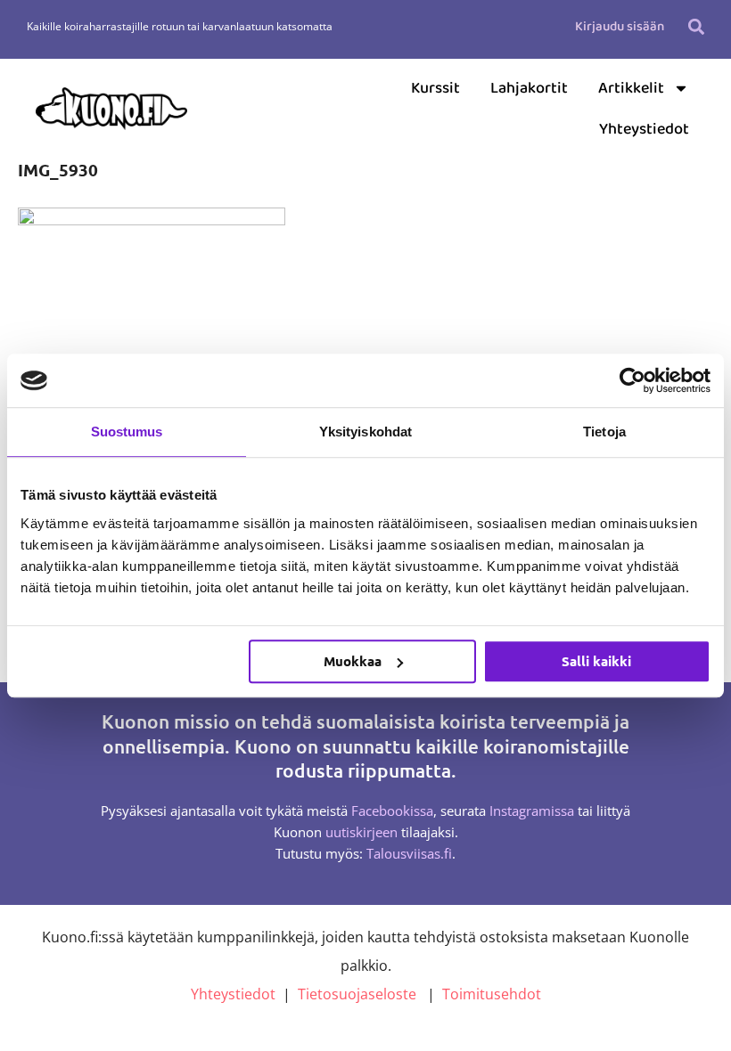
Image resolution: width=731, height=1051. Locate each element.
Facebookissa (392, 810)
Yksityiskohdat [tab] (365, 431)
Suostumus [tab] (127, 431)
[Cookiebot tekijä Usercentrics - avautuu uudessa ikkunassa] (632, 380)
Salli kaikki (596, 661)
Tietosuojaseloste (357, 994)
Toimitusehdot (491, 994)
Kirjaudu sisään (619, 26)
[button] (696, 26)
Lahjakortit (529, 88)
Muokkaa (353, 661)
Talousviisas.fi (409, 853)
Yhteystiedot (644, 129)
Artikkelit (631, 88)
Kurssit (435, 88)
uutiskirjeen (361, 832)
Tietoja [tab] (604, 431)
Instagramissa (531, 810)
